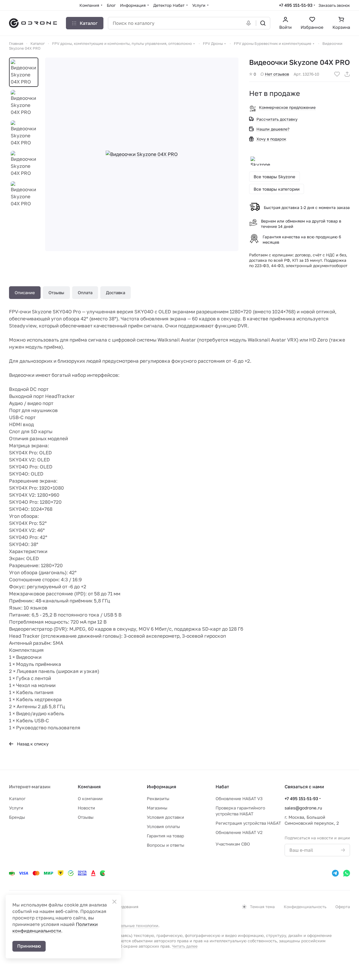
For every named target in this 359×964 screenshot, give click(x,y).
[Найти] (263, 23)
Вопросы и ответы (165, 845)
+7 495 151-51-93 (296, 5)
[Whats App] (346, 873)
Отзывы (56, 292)
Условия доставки (165, 817)
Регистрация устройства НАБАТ (248, 823)
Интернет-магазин (29, 786)
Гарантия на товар (165, 835)
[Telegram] (335, 873)
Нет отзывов (277, 74)
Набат (222, 786)
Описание (25, 292)
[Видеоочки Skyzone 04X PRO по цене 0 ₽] (141, 154)
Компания (89, 786)
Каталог (17, 798)
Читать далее (185, 946)
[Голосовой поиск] (249, 23)
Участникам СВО (233, 843)
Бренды (17, 817)
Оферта (342, 906)
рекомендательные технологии (127, 925)
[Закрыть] (114, 901)
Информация (161, 786)
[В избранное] (337, 74)
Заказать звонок (334, 5)
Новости (86, 807)
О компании (90, 798)
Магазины (157, 807)
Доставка (115, 292)
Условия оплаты (163, 826)
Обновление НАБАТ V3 (239, 798)
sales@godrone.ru (303, 807)
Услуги (16, 807)
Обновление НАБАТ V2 (239, 832)
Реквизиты (158, 798)
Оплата (85, 292)
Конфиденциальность (305, 906)
